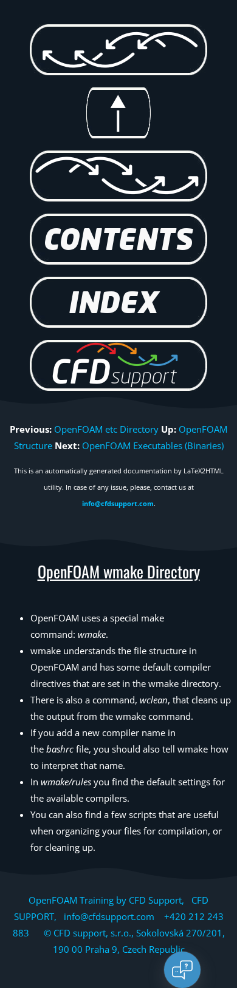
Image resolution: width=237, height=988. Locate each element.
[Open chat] (182, 970)
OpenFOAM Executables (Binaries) (153, 445)
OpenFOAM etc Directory (106, 429)
